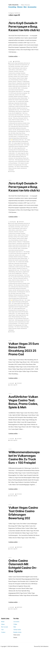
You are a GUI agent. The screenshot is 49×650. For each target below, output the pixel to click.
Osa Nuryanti (13, 221)
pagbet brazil (26, 111)
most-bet (10, 88)
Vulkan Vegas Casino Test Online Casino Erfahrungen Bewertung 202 (23, 513)
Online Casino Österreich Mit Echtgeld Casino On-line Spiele (22, 566)
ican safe (12, 383)
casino (22, 66)
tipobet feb (26, 134)
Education (10, 74)
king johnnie (19, 83)
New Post (24, 109)
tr (17, 136)
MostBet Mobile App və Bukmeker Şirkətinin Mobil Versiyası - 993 (18, 103)
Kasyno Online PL (12, 83)
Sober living (18, 133)
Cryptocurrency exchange (14, 73)
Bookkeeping (20, 63)
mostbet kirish (21, 101)
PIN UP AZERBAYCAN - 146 (18, 113)
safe (11, 61)
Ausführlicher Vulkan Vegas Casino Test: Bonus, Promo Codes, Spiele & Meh (23, 402)
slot (9, 133)
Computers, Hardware (13, 71)
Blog (16, 63)
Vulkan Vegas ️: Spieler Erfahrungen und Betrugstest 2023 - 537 (19, 141)
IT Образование (25, 81)
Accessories (32, 7)
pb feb (9, 113)
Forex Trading (20, 76)
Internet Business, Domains (17, 79)
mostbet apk (11, 94)
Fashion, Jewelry (17, 74)
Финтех (18, 166)
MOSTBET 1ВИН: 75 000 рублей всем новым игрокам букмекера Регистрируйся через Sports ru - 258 (17, 90)
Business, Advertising (15, 66)
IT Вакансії (19, 81)
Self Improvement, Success (23, 129)
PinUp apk (20, 118)
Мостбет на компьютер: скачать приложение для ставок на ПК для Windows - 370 (18, 161)
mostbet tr (14, 108)
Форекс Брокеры (24, 166)
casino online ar (11, 69)
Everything (12, 7)
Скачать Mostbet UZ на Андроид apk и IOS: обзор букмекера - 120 (18, 165)
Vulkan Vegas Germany (21, 154)
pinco (16, 118)
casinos (24, 69)
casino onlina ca (23, 68)
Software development (18, 134)
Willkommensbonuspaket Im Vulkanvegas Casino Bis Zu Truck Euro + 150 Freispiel (24, 457)
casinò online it (19, 69)
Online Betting (11, 111)
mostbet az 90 (18, 94)
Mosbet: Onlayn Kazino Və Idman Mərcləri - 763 (19, 84)
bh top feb (12, 63)
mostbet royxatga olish (20, 106)
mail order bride (26, 83)
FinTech (23, 74)
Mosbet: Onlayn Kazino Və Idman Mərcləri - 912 (18, 86)
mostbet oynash (19, 104)
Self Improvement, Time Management (16, 131)
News (28, 109)
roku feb (14, 129)
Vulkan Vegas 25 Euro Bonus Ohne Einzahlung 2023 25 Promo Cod (23, 349)
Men (25, 7)
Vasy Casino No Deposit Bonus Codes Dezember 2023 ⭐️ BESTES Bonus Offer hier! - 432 (17, 138)
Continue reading (14, 56)
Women (20, 7)
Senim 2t (28, 131)
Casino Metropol (15, 68)
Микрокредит (20, 159)
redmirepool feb (14, 126)
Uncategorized (21, 136)
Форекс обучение (12, 168)
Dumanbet (23, 73)
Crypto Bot (21, 71)
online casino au (18, 111)
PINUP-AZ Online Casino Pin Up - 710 (20, 119)
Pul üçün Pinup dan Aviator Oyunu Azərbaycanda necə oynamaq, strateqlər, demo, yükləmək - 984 (19, 123)
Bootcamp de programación (21, 64)
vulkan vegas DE (21, 153)
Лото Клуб (12, 171)
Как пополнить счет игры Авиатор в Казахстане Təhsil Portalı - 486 (18, 158)
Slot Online (13, 133)
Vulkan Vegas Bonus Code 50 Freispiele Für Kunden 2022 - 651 (18, 146)
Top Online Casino (12, 136)
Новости (22, 163)
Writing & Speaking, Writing (18, 156)
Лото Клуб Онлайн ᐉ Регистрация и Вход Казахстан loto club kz (24, 26)
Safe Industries (13, 5)
